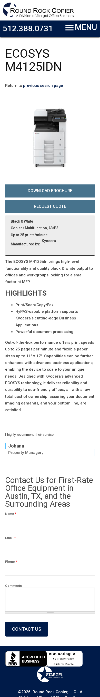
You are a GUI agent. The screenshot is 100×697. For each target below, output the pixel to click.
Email (10, 538)
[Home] (38, 16)
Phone (11, 562)
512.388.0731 (28, 28)
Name (10, 514)
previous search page (43, 85)
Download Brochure (50, 190)
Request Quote (50, 206)
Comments (13, 586)
